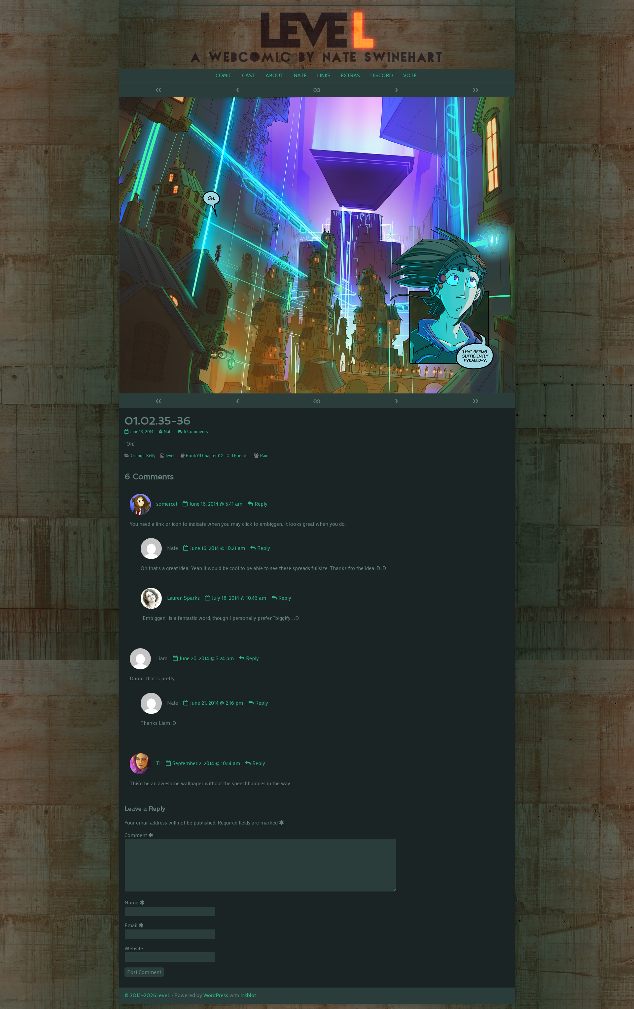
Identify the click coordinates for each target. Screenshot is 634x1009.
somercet (166, 503)
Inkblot (248, 995)
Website (133, 948)
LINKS (324, 75)
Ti (158, 762)
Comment (140, 834)
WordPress (215, 995)
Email (135, 925)
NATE (300, 75)
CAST (248, 75)
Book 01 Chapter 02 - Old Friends (217, 455)
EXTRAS (350, 75)
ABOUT (274, 75)
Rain (264, 455)
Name (135, 902)
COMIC (224, 75)
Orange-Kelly (143, 455)
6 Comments (196, 431)
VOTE (410, 75)
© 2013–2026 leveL (147, 995)
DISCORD (381, 75)
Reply (261, 503)
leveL (170, 455)
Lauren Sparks (183, 597)
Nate (168, 431)
